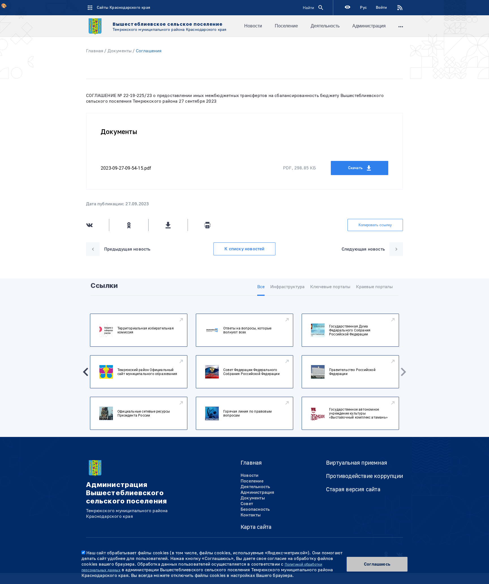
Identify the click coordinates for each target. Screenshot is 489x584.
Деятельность (325, 25)
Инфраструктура (287, 287)
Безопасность (255, 509)
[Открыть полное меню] (401, 26)
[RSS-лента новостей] (395, 7)
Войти (381, 7)
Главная (94, 51)
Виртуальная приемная (356, 462)
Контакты (251, 515)
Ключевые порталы (330, 287)
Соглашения (149, 51)
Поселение (286, 25)
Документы (120, 51)
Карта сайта (256, 527)
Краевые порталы (374, 287)
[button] (86, 372)
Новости (253, 25)
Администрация (369, 25)
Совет (247, 504)
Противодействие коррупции (364, 476)
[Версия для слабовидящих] (347, 7)
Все (261, 287)
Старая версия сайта (353, 489)
